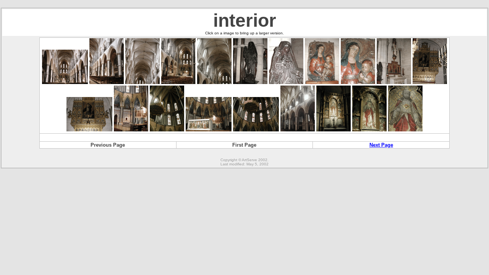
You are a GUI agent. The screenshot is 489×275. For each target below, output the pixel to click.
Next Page (381, 145)
